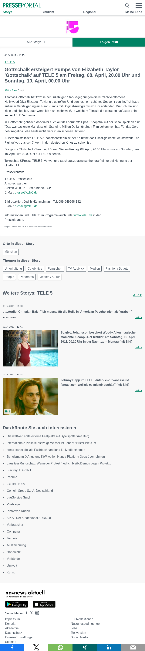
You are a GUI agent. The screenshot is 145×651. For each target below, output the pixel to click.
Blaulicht (48, 12)
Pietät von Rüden (18, 511)
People (9, 276)
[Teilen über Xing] (84, 647)
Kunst (11, 572)
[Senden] (133, 647)
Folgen (105, 42)
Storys (7, 12)
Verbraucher (15, 524)
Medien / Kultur (49, 276)
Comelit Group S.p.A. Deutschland (30, 490)
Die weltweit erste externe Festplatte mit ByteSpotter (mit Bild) (48, 436)
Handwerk (14, 552)
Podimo (12, 477)
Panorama (27, 276)
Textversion (78, 632)
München (11, 90)
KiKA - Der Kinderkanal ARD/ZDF (29, 518)
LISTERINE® (16, 483)
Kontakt (10, 623)
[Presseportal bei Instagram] (36, 612)
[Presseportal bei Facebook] (25, 613)
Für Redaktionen (82, 619)
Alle (136, 295)
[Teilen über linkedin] (109, 647)
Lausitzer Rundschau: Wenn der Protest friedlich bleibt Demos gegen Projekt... (59, 463)
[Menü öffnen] (138, 5)
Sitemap (10, 641)
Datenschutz (13, 632)
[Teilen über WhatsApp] (60, 647)
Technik (12, 538)
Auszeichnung (16, 545)
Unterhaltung (13, 268)
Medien (95, 268)
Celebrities (35, 268)
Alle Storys (34, 42)
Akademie (12, 628)
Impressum (12, 619)
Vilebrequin (14, 504)
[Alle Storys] (72, 34)
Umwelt (12, 565)
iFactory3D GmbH (19, 470)
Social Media (79, 637)
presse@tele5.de (26, 192)
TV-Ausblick (76, 268)
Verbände (13, 558)
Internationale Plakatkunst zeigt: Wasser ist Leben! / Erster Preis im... (52, 443)
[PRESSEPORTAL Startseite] (22, 5)
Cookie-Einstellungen (19, 637)
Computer (13, 531)
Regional (89, 12)
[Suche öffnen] (127, 5)
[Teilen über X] (36, 647)
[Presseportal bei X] (30, 613)
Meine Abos (133, 12)
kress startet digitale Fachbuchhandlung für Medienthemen (46, 449)
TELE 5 (10, 62)
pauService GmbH (19, 497)
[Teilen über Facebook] (12, 647)
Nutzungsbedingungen (86, 623)
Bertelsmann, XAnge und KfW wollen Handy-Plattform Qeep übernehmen (56, 456)
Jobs (74, 628)
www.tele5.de (83, 215)
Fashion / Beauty (117, 268)
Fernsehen (55, 268)
